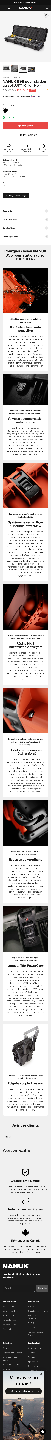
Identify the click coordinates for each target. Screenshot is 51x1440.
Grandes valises (10, 1315)
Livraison (32, 1352)
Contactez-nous (35, 1348)
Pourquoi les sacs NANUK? (35, 1333)
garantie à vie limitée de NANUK (26, 1192)
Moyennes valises (10, 1311)
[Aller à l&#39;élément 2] (14, 69)
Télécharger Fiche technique (16, 196)
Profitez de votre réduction (23, 1391)
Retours (31, 1357)
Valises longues (9, 1320)
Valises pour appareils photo (12, 1358)
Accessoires (8, 1329)
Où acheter (33, 1366)
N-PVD (31, 1323)
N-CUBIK (31, 1327)
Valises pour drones (11, 1364)
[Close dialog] (41, 1374)
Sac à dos (32, 1306)
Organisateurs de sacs (38, 1311)
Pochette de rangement (33, 1317)
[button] (25, 96)
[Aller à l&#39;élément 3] (23, 69)
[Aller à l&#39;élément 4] (31, 70)
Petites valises (9, 1306)
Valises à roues (9, 1324)
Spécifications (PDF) (37, 1362)
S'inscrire (42, 1288)
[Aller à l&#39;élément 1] (6, 69)
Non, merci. (23, 1398)
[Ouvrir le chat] (42, 1431)
